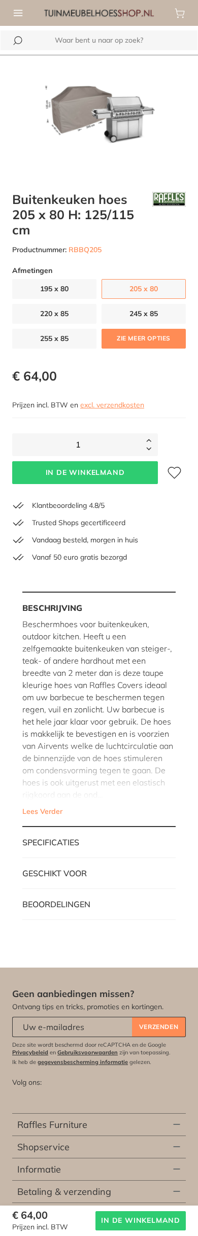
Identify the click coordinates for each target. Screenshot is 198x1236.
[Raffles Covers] (169, 214)
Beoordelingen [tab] (56, 904)
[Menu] (18, 13)
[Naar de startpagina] (99, 12)
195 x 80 (54, 288)
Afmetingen (32, 270)
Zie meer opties (144, 338)
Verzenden (158, 1027)
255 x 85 (54, 338)
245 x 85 (143, 313)
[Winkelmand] (180, 13)
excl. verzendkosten (112, 404)
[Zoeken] (17, 40)
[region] (99, 117)
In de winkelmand (85, 472)
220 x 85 (54, 313)
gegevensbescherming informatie (83, 1062)
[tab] (99, 709)
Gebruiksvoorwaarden (87, 1052)
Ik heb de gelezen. (81, 1062)
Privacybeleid (30, 1052)
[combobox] (99, 40)
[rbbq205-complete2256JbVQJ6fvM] (99, 117)
